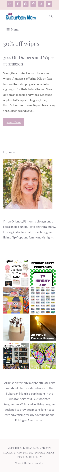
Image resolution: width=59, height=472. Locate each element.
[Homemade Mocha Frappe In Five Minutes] (16, 329)
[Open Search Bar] (51, 16)
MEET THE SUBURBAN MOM (23, 448)
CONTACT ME (25, 452)
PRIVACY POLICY (44, 452)
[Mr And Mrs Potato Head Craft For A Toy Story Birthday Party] (16, 301)
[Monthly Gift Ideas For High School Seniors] (16, 273)
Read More (14, 122)
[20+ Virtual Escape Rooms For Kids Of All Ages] (43, 329)
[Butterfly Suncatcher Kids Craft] (43, 356)
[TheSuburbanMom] (21, 16)
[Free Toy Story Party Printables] (43, 273)
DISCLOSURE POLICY (29, 457)
